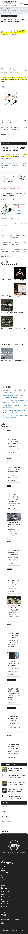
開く (7, 143)
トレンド (3, 877)
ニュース (5, 826)
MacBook (3, 870)
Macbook (5, 816)
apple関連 (5, 831)
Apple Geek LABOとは (7, 891)
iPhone (4, 807)
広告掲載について (5, 901)
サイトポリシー (5, 896)
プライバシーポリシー (6, 899)
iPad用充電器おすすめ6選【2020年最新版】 (14, 524)
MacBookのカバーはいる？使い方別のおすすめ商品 (14, 580)
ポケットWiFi (6, 821)
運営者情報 (4, 894)
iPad (3, 811)
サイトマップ (4, 903)
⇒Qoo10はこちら (5, 230)
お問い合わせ (4, 906)
